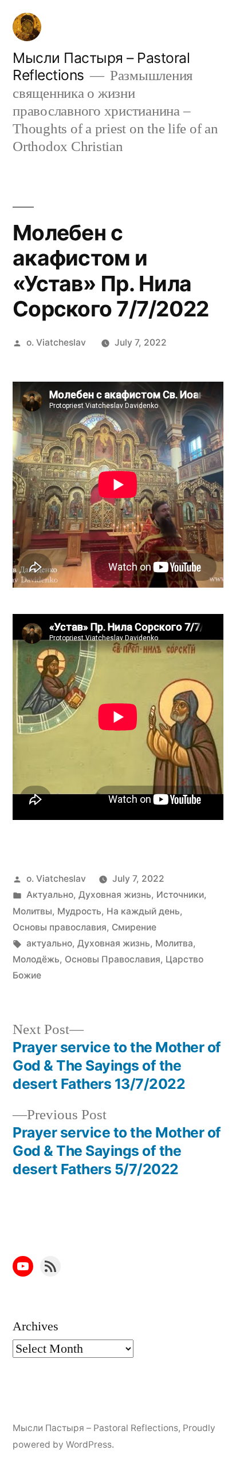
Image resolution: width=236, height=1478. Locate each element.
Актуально (49, 894)
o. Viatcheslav (56, 342)
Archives (35, 1326)
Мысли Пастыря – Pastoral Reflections (95, 1427)
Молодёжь (36, 959)
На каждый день (143, 911)
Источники (180, 894)
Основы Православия (112, 959)
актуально (49, 943)
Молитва (174, 943)
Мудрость (79, 911)
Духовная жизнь (114, 894)
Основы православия (60, 927)
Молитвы (32, 911)
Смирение (134, 927)
